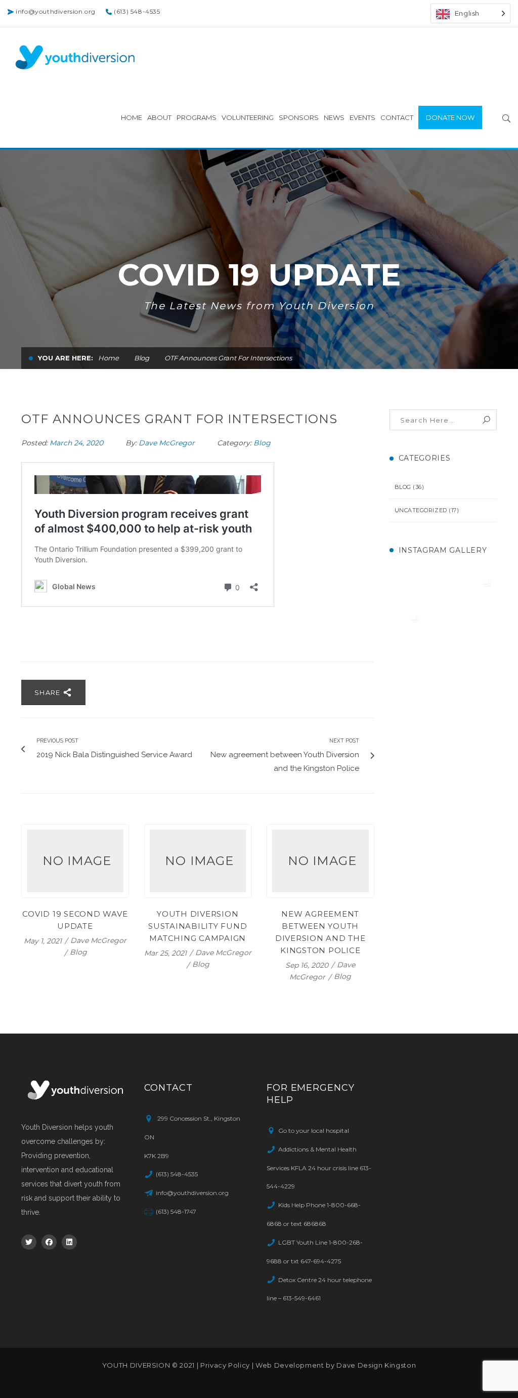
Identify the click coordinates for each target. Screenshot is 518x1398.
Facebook (49, 1242)
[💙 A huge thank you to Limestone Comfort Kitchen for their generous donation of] (442, 625)
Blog (141, 358)
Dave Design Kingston (376, 1365)
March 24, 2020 (77, 442)
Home (108, 358)
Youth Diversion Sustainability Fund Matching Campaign (197, 926)
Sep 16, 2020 (307, 964)
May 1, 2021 (44, 940)
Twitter (28, 1242)
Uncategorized (421, 510)
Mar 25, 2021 (166, 952)
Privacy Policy (225, 1365)
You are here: (65, 358)
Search (486, 419)
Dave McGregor (167, 442)
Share (48, 692)
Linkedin (69, 1242)
